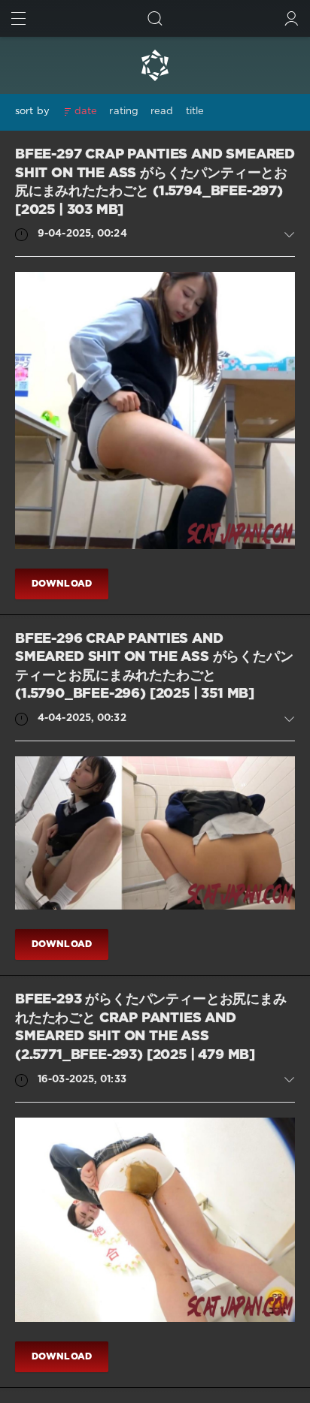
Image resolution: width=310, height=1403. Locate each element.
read (161, 111)
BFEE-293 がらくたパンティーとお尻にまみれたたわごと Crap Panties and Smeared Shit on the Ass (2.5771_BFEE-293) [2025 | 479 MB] (151, 1027)
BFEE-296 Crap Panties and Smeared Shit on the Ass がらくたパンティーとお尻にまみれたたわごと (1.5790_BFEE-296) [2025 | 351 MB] (154, 667)
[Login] (291, 18)
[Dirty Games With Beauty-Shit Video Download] (155, 65)
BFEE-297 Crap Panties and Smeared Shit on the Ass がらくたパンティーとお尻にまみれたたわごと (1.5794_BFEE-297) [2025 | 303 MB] (155, 182)
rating (123, 111)
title (195, 111)
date (85, 111)
